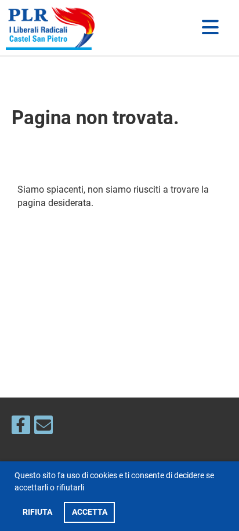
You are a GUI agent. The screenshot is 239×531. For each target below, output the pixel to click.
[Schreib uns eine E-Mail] (43, 428)
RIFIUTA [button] (37, 512)
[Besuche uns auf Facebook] (21, 428)
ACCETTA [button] (89, 512)
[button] (87, 489)
